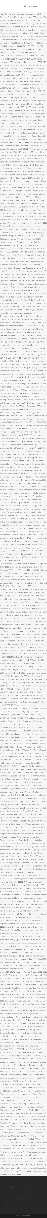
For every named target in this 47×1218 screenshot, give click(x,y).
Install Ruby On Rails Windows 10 (16, 1184)
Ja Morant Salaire (20, 1187)
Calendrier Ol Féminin (21, 1200)
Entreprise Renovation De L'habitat (27, 1193)
